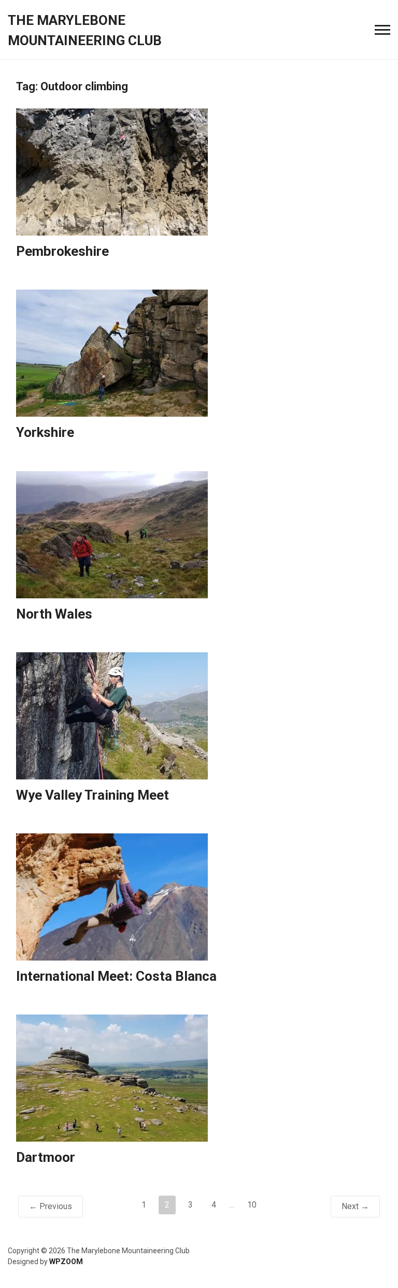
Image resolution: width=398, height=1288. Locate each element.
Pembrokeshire (62, 251)
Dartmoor (45, 1157)
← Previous (50, 1206)
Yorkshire (45, 432)
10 (252, 1205)
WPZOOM (66, 1261)
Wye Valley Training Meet (92, 795)
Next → (355, 1206)
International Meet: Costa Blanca (116, 976)
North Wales (54, 614)
